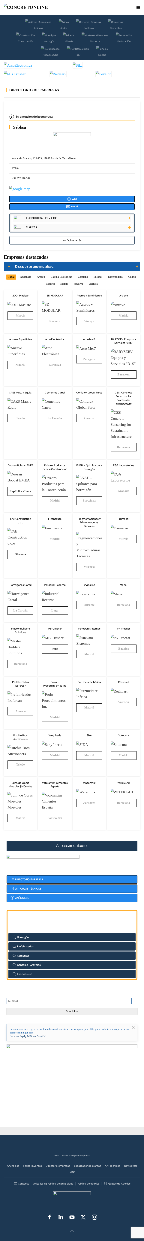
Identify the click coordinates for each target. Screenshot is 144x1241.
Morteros (95, 41)
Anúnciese (13, 1165)
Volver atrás (74, 240)
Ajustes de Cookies (119, 1183)
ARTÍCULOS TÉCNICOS (28, 888)
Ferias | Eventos (32, 1165)
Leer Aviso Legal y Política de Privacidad (28, 1036)
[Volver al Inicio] (32, 7)
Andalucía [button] (25, 276)
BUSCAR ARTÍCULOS (74, 846)
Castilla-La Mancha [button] (61, 276)
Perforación (123, 41)
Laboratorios (24, 974)
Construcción (25, 41)
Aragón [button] (41, 276)
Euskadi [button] (98, 276)
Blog (72, 1171)
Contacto (23, 1183)
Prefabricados (50, 54)
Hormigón (49, 41)
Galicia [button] (132, 276)
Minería (69, 41)
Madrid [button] (50, 283)
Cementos (116, 28)
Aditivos (38, 28)
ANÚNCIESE (22, 898)
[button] (138, 7)
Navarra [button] (78, 283)
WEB (74, 198)
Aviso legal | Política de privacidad (53, 1183)
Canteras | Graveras (29, 964)
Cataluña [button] (83, 276)
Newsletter (130, 1165)
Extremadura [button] (115, 276)
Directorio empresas (58, 1165)
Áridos (64, 28)
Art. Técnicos (112, 1165)
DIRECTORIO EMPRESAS (29, 879)
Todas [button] (11, 276)
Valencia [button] (93, 283)
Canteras (89, 28)
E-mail (74, 206)
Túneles (102, 54)
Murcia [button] (64, 283)
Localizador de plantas (87, 1165)
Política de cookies (88, 1183)
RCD (78, 54)
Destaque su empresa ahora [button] (34, 266)
